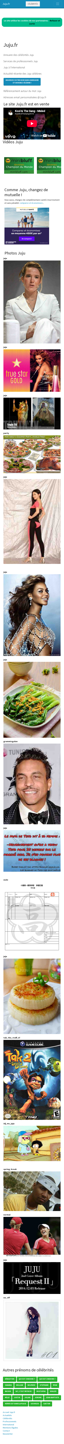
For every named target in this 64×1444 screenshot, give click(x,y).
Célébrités (33, 4)
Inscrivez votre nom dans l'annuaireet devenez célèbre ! (22, 81)
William (19, 1385)
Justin (17, 1397)
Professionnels (9, 1421)
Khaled (53, 1391)
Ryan (55, 1385)
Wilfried (31, 1385)
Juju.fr (6, 3)
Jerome (38, 1397)
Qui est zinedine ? (27, 1379)
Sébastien (9, 1379)
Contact (6, 1430)
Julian (27, 1397)
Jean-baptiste (52, 1397)
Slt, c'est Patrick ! (23, 1391)
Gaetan (46, 1403)
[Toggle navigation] (57, 3)
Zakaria (8, 1385)
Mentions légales (10, 1427)
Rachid (8, 1391)
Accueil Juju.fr (9, 1412)
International (8, 1424)
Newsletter (8, 1434)
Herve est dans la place (15, 1403)
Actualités (7, 1415)
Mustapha (41, 1391)
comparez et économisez (31, 203)
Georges (35, 1403)
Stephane (44, 1385)
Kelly (7, 1397)
